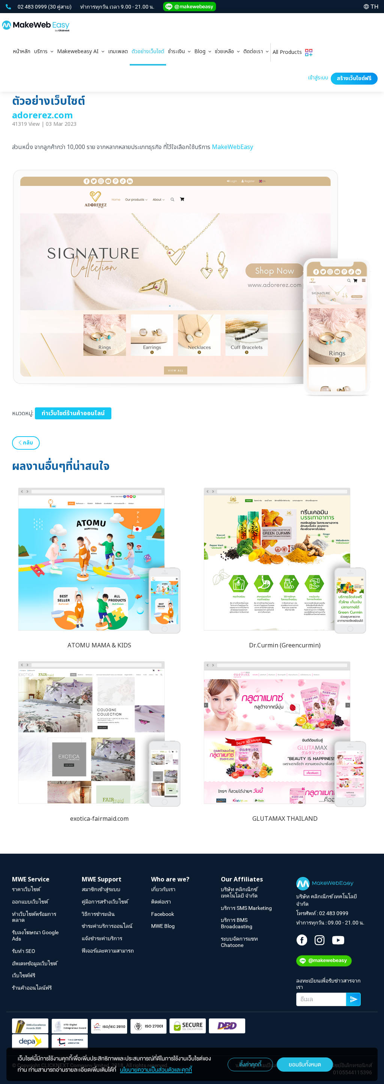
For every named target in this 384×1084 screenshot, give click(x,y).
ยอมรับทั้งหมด (305, 1064)
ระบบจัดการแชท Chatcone (239, 942)
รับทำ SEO (23, 951)
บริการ (42, 51)
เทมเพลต (118, 51)
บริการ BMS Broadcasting (236, 923)
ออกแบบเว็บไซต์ (30, 902)
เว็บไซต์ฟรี (23, 975)
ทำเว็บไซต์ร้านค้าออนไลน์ (73, 413)
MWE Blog (163, 926)
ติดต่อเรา (254, 51)
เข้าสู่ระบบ (318, 78)
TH (374, 6)
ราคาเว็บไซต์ (26, 889)
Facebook (162, 914)
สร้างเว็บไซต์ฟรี (354, 78)
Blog (201, 51)
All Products (289, 52)
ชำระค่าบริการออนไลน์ (107, 926)
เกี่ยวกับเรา (163, 889)
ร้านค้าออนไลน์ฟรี (32, 988)
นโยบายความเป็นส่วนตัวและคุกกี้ (156, 1070)
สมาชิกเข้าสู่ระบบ (101, 889)
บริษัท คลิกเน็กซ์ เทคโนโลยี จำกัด (239, 892)
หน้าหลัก (21, 51)
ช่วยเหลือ (226, 51)
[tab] (43, 52)
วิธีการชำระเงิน (98, 914)
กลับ (27, 443)
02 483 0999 (33, 7)
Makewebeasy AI (79, 51)
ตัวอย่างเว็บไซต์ (148, 51)
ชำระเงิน (178, 51)
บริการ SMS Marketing (246, 908)
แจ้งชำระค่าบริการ (102, 938)
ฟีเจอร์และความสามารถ (108, 951)
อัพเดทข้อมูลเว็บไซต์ (34, 963)
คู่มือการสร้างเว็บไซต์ (105, 902)
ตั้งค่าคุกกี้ (250, 1064)
